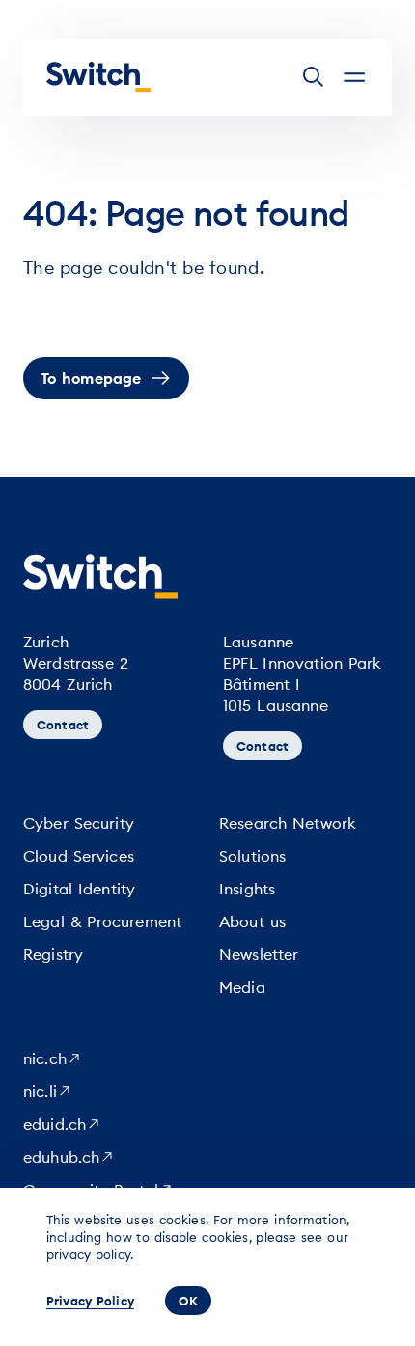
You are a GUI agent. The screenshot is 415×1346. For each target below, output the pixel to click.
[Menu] (354, 77)
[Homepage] (98, 77)
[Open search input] (313, 77)
